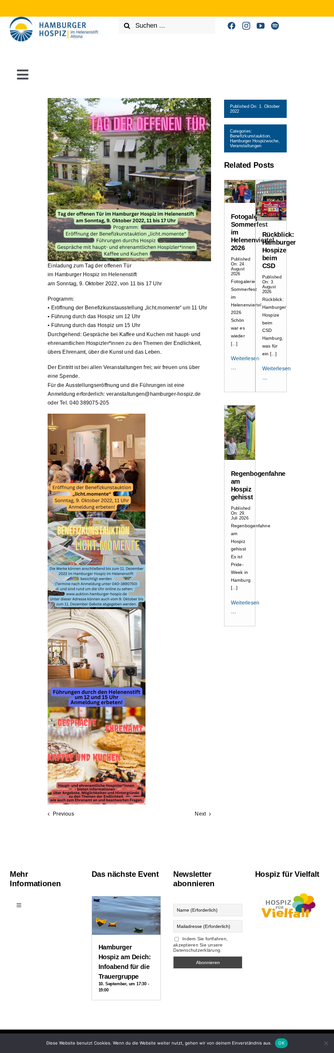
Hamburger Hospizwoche (254, 140)
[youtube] (261, 26)
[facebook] (231, 26)
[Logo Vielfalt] (289, 892)
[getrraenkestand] (239, 182)
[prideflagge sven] (239, 408)
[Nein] (326, 1043)
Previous (63, 814)
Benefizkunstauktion (250, 136)
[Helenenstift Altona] (58, 19)
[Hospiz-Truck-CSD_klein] (271, 182)
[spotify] (275, 26)
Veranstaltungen (246, 145)
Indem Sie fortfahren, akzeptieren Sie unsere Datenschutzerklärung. (200, 944)
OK (281, 1043)
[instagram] (246, 26)
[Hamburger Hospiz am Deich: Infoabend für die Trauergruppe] (126, 901)
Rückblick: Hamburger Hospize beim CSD (279, 250)
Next (200, 814)
